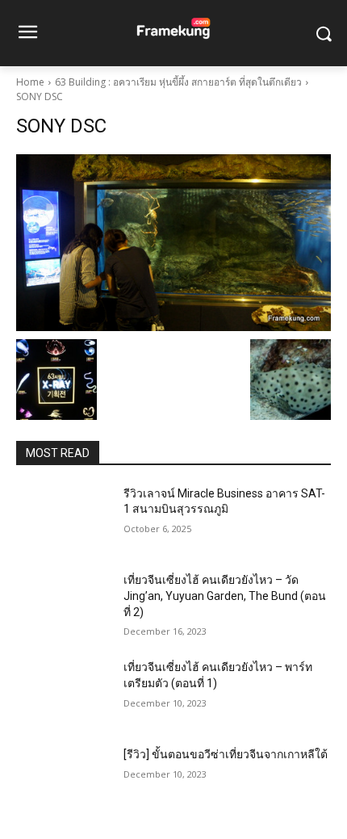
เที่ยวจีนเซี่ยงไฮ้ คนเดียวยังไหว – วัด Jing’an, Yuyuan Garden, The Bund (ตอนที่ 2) (224, 595)
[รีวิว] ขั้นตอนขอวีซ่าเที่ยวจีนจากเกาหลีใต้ (225, 754)
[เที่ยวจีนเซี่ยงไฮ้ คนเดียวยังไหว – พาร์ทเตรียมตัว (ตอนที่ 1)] (63, 693)
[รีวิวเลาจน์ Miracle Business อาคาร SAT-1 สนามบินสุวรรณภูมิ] (63, 519)
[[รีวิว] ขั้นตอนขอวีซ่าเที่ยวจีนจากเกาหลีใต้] (63, 780)
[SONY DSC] (173, 242)
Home (30, 82)
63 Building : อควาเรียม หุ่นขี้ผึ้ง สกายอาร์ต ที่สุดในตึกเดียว (178, 82)
